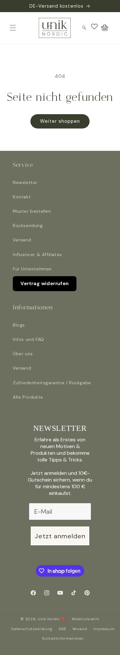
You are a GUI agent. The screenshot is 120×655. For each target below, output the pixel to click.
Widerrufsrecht (86, 619)
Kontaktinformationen (63, 638)
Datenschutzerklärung (31, 629)
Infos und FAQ (28, 339)
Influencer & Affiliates (37, 254)
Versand (22, 240)
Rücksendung (28, 225)
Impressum (104, 629)
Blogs (19, 325)
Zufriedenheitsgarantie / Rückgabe (52, 383)
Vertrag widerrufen (44, 283)
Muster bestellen (32, 211)
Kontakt (22, 197)
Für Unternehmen (32, 269)
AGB (62, 629)
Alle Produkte (28, 397)
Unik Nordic (49, 619)
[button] (13, 28)
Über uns (23, 354)
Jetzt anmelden (60, 536)
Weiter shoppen (60, 121)
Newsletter (25, 182)
